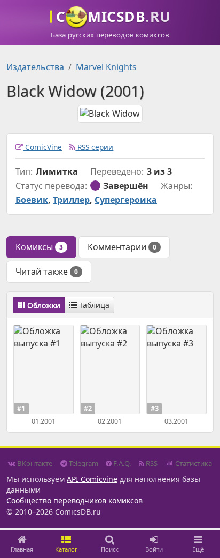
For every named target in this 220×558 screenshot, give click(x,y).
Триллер (71, 200)
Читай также (46, 271)
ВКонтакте (33, 463)
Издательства (35, 67)
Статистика (193, 463)
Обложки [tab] (42, 305)
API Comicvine (92, 479)
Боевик (31, 200)
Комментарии (122, 247)
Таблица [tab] (93, 305)
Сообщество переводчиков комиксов (74, 500)
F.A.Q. (121, 463)
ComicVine (42, 147)
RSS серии (94, 147)
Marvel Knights (106, 67)
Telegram (82, 463)
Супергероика (126, 200)
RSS (151, 463)
